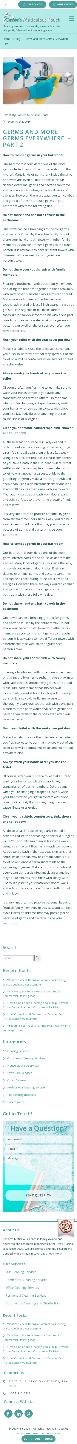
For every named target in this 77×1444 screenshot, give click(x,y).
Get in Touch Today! (38, 1438)
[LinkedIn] (18, 1414)
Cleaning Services (18, 1051)
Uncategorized (16, 1102)
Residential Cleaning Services (26, 1295)
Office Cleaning (17, 1080)
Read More (54, 1253)
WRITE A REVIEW (65, 4)
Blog (17, 39)
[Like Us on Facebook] (8, 1414)
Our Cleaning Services (21, 1272)
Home (6, 39)
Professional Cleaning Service (26, 1087)
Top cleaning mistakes (21, 1094)
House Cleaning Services (23, 1065)
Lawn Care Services (19, 1073)
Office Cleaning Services (22, 1288)
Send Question (38, 1195)
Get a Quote (34, 4)
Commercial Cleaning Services (26, 1058)
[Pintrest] (28, 1414)
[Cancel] (71, 19)
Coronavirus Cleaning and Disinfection (33, 1303)
